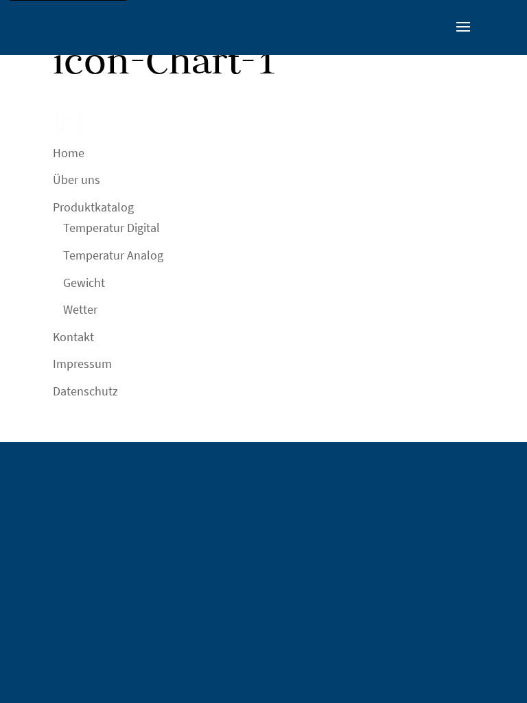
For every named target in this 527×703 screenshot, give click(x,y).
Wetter (80, 309)
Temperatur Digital (111, 227)
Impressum (82, 363)
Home (68, 153)
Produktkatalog (93, 207)
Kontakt (73, 337)
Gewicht (84, 282)
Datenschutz (85, 391)
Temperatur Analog (113, 255)
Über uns (76, 179)
